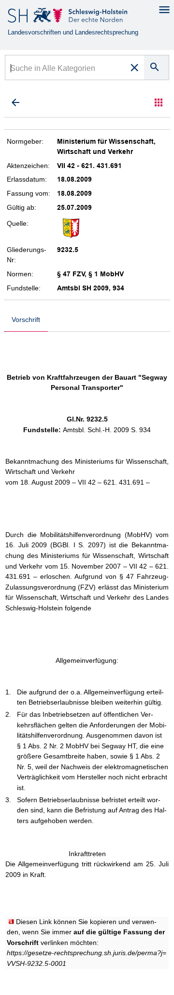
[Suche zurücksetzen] (134, 67)
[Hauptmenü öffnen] (164, 9)
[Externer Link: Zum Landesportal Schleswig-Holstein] (68, 17)
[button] (158, 102)
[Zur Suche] (15, 102)
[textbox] (65, 69)
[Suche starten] (156, 67)
